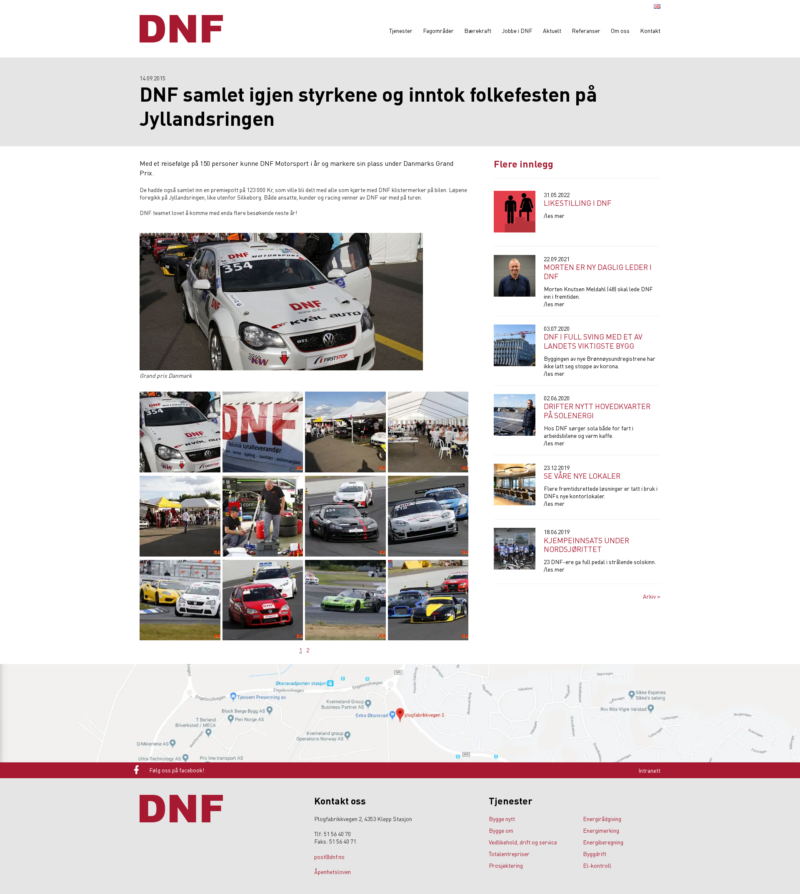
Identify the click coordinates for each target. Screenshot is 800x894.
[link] (319, 769)
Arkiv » (651, 596)
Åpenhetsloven (332, 871)
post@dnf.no (329, 856)
